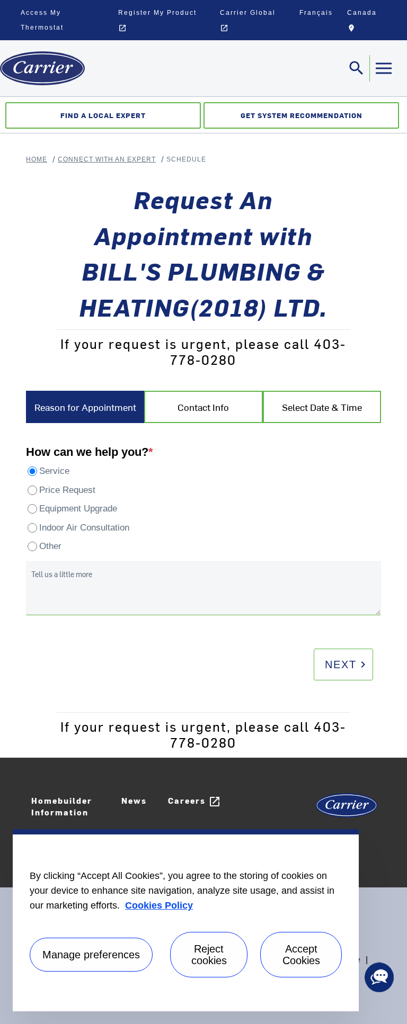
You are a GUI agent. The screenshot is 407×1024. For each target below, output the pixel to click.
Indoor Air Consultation (84, 528)
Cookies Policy (159, 905)
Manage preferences (91, 954)
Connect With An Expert (107, 159)
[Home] (42, 68)
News (134, 800)
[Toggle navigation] (383, 68)
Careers (194, 801)
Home (36, 159)
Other (50, 546)
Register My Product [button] (157, 20)
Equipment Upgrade (78, 509)
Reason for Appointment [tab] (85, 407)
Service (54, 471)
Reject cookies (209, 954)
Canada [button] (369, 22)
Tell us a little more (61, 574)
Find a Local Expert (103, 115)
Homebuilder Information (61, 806)
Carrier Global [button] (248, 20)
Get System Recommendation (301, 115)
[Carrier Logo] (346, 809)
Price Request (67, 490)
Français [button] (316, 12)
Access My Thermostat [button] (42, 20)
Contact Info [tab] (203, 407)
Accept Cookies (301, 954)
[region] (186, 920)
